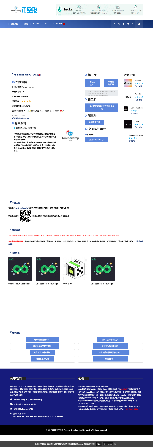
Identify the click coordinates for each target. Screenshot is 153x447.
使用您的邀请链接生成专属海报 (101, 107)
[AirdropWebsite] (21, 208)
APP (46, 24)
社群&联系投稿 (42, 359)
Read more (108, 444)
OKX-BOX (67, 283)
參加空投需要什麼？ (111, 346)
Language (58, 24)
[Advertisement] (76, 51)
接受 (99, 444)
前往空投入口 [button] (93, 83)
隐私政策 (124, 389)
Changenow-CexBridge (19, 283)
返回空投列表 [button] (94, 122)
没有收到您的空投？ (42, 352)
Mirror (36, 24)
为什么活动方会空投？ (110, 339)
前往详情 (138, 86)
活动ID (15, 115)
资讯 (26, 24)
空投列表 (14, 24)
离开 (115, 444)
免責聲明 (110, 359)
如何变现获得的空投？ (42, 346)
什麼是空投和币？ (42, 339)
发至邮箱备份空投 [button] (96, 139)
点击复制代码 (111, 83)
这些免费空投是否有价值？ (110, 352)
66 (136, 398)
